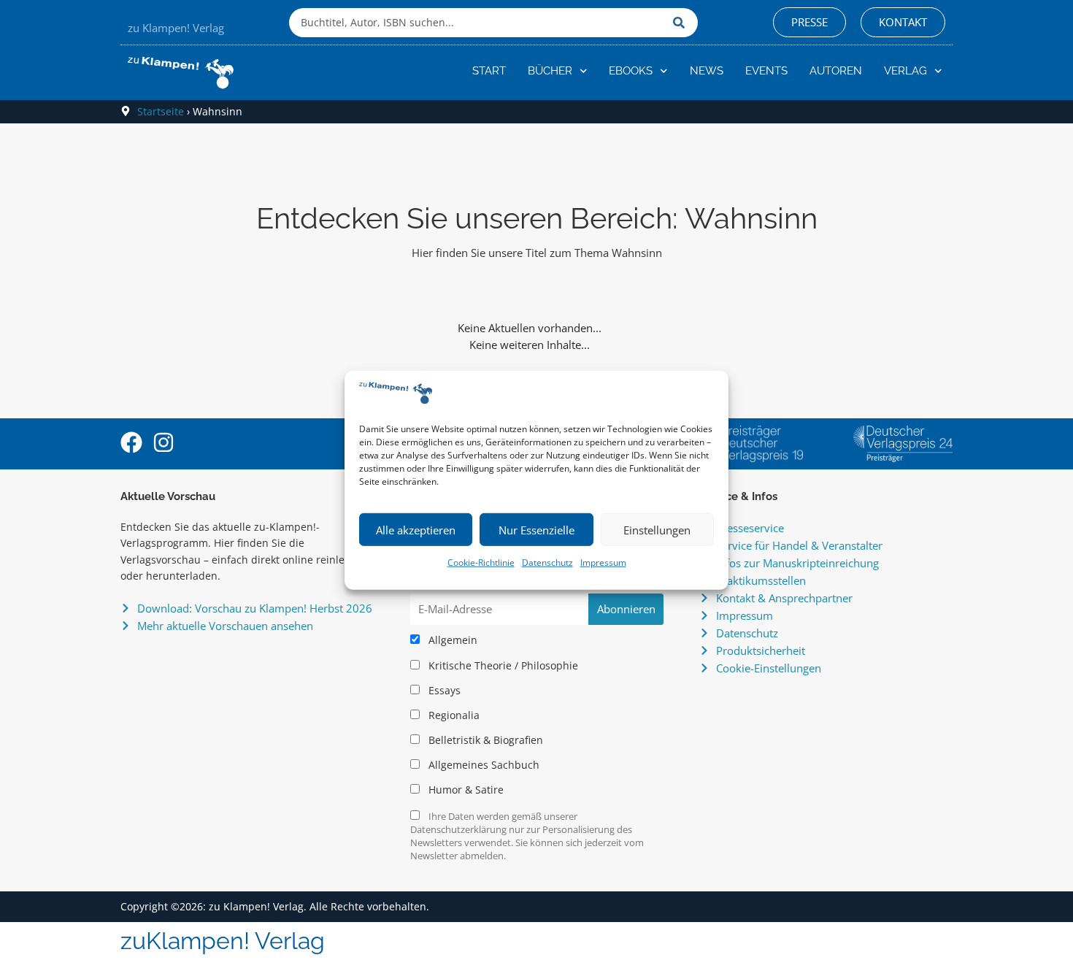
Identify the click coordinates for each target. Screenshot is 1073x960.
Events (766, 70)
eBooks (631, 70)
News (706, 70)
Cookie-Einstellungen (768, 668)
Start (489, 70)
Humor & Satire (465, 789)
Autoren (835, 70)
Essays (443, 690)
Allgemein (451, 640)
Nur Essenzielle (536, 530)
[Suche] (682, 22)
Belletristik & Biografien (484, 740)
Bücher (550, 70)
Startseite (160, 111)
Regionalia (453, 715)
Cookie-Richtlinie (481, 562)
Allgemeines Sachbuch (482, 765)
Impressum (603, 562)
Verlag (905, 70)
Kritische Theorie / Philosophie (502, 665)
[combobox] (477, 22)
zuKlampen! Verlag (222, 940)
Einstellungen (657, 530)
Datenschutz (547, 562)
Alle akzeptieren (415, 530)
